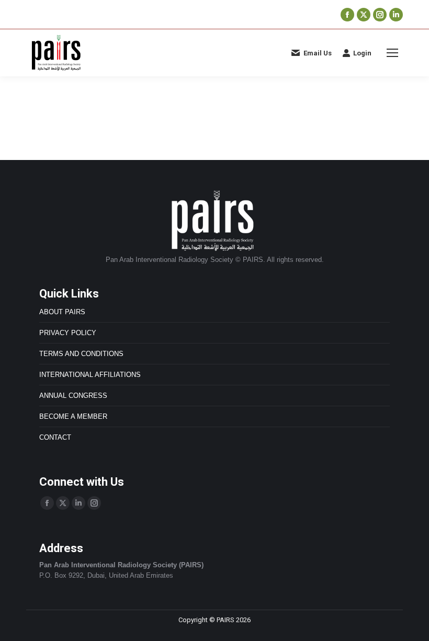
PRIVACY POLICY (67, 333)
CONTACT (55, 437)
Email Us (317, 53)
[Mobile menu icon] (392, 52)
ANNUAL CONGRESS (73, 395)
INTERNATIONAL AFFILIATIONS (90, 375)
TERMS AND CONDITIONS (81, 354)
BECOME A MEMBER (73, 416)
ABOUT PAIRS (62, 312)
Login (362, 53)
